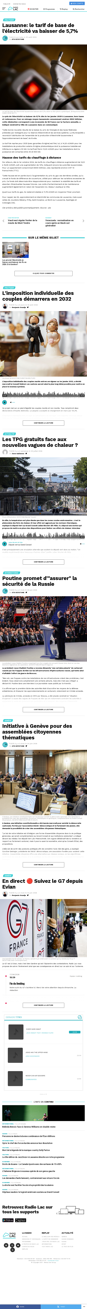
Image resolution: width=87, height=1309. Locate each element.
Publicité (6, 4)
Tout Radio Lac (47, 1246)
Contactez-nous (19, 4)
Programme (50, 9)
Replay (64, 9)
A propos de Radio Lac (30, 1244)
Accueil (25, 1236)
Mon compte (77, 3)
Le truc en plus (67, 1246)
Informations (47, 1244)
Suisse (64, 1241)
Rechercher (79, 9)
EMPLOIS (25, 1249)
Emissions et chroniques (31, 1239)
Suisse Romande (68, 1239)
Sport (64, 1244)
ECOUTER (34, 9)
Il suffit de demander (50, 1239)
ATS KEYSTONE (18, 39)
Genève (64, 1236)
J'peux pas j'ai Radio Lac (51, 1241)
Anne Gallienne (18, 453)
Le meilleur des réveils (50, 1236)
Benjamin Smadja (19, 307)
